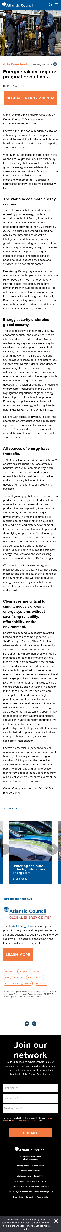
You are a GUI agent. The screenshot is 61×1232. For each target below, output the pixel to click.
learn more (18, 954)
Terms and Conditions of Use (24, 1121)
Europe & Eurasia (35, 977)
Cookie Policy (38, 1165)
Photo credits (42, 1197)
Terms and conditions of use (31, 1170)
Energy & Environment (29, 971)
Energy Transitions (13, 977)
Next (52, 849)
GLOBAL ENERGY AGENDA (30, 98)
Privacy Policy (23, 1165)
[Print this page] (55, 64)
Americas (9, 971)
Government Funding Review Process (31, 1181)
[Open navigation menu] (56, 4)
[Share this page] (34, 1023)
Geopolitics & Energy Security (18, 983)
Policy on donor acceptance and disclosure (31, 1186)
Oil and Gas (41, 983)
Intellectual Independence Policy (30, 1176)
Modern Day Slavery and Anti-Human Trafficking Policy (30, 1191)
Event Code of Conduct (23, 1197)
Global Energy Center (22, 926)
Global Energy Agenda (15, 64)
